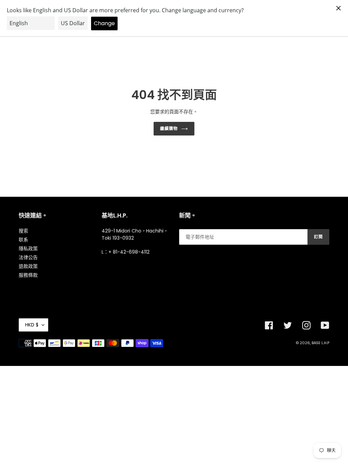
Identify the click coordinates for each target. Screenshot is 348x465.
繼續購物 (169, 128)
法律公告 (28, 257)
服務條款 (28, 275)
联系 (23, 239)
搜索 (23, 230)
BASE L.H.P (320, 343)
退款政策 (28, 266)
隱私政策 (28, 248)
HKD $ (31, 324)
